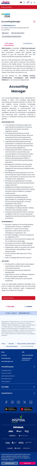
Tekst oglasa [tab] (9, 43)
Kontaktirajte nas (7, 361)
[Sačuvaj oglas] (34, 21)
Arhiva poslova (5, 381)
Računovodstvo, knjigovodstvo (26, 343)
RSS (23, 352)
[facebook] (6, 402)
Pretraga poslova (6, 370)
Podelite (29, 307)
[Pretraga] (24, 2)
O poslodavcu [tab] (27, 43)
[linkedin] (31, 402)
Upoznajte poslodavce (8, 376)
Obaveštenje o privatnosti (27, 359)
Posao (3, 343)
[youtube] (18, 402)
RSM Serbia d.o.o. (9, 25)
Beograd (11, 343)
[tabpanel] (18, 170)
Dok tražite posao (6, 379)
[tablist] (18, 44)
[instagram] (12, 402)
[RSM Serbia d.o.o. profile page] (5, 15)
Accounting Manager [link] (27, 346)
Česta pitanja (5, 358)
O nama (4, 355)
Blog (2, 352)
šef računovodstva (12, 346)
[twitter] (24, 402)
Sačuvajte (10, 307)
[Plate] (27, 2)
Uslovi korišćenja (27, 355)
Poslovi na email (6, 373)
